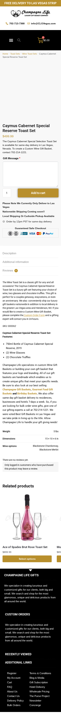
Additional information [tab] (16, 262)
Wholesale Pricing (39, 691)
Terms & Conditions (40, 673)
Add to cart (38, 193)
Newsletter (35, 700)
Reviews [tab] (10, 270)
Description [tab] (9, 253)
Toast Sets (15, 54)
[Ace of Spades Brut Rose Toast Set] (27, 518)
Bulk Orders (14, 705)
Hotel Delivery (37, 686)
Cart (9, 682)
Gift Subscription (38, 682)
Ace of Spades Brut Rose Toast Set (25, 547)
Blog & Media (36, 677)
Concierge (35, 705)
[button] (11, 40)
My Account (13, 677)
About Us (12, 691)
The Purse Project (39, 696)
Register (11, 673)
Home (5, 54)
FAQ (9, 686)
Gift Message (11, 158)
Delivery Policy (15, 700)
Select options (27, 558)
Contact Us (13, 696)
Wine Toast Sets (29, 54)
